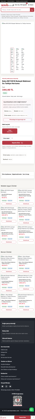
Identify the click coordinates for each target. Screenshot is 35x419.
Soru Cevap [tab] (26, 174)
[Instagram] (6, 386)
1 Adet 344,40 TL (9, 131)
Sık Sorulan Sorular (6, 357)
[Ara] (32, 9)
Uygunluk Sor (33, 417)
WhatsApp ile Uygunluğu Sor (17, 119)
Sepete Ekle (16, 143)
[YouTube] (10, 386)
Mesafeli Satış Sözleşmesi (8, 367)
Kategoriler (4, 352)
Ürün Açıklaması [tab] (6, 174)
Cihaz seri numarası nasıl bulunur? (10, 379)
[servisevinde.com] (7, 4)
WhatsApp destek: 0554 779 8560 (10, 390)
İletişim (3, 355)
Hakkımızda (4, 349)
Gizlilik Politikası (5, 364)
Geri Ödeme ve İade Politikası (9, 369)
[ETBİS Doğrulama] (17, 401)
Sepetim (24, 4)
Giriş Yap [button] (17, 4)
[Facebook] (2, 386)
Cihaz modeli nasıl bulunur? (8, 376)
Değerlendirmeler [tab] (17, 174)
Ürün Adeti (6, 138)
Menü (31, 4)
